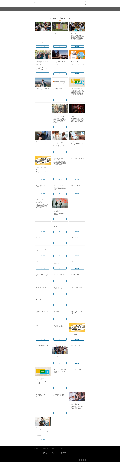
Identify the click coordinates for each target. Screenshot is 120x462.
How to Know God (37, 4)
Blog (64, 4)
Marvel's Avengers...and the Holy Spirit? (77, 115)
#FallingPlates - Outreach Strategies (41, 186)
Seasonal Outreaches (75, 225)
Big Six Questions (75, 334)
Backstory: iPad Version (58, 237)
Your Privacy (53, 453)
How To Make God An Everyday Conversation (58, 115)
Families (44, 451)
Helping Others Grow (63, 453)
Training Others (56, 311)
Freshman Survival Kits (58, 249)
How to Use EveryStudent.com (57, 287)
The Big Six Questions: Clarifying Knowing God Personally (41, 168)
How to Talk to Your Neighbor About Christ (59, 211)
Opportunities (49, 4)
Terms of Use (53, 452)
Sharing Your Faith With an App (76, 62)
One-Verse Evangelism (41, 287)
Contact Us (53, 451)
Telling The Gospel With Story (59, 369)
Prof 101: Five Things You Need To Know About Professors (76, 313)
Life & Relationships (63, 451)
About (61, 4)
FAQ (34, 451)
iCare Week (38, 237)
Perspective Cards (57, 33)
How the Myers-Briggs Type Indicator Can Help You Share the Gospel (42, 63)
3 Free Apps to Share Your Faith (41, 142)
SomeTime (73, 33)
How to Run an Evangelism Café (42, 249)
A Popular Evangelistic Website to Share (58, 89)
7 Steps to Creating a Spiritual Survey (58, 159)
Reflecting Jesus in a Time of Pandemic (42, 428)
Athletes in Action (45, 453)
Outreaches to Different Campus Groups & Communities (41, 395)
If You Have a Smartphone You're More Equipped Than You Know (77, 143)
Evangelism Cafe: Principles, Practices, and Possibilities (42, 275)
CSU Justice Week (75, 249)
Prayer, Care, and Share (76, 185)
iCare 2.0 (38, 325)
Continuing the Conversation (77, 199)
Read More (43, 46)
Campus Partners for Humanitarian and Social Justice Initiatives (59, 327)
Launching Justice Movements (57, 262)
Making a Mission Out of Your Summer (77, 346)
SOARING (38, 106)
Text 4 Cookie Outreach (76, 237)
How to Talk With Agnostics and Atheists (59, 62)
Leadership (62, 454)
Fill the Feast (39, 225)
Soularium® (38, 33)
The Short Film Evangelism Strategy (42, 312)
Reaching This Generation (59, 356)
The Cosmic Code (75, 274)
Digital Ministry (36, 10)
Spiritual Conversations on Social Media (42, 379)
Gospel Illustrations (57, 300)
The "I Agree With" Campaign (77, 158)
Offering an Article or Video (77, 300)
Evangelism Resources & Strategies (58, 225)
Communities (56, 4)
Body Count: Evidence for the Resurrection (59, 275)
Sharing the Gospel (63, 452)
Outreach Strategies (59, 10)
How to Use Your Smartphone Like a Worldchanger (42, 89)
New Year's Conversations (76, 88)
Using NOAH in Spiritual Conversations (76, 370)
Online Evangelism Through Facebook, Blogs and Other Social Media (42, 201)
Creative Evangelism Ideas (42, 300)
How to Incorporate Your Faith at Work (58, 143)
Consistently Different (58, 185)
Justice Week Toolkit (75, 261)
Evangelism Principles (44, 10)
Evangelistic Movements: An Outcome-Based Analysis (59, 394)
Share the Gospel (45, 7)
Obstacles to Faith (52, 10)
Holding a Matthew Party (76, 287)
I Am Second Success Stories (42, 345)
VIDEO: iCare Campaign (41, 261)
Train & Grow (43, 4)
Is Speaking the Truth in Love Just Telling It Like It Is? (77, 403)
